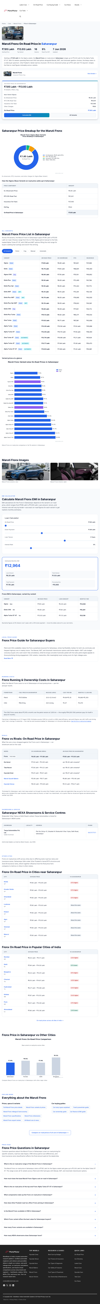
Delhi (5, 964)
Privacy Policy (13, 1299)
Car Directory (79, 1259)
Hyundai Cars (79, 1272)
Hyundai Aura (33, 1263)
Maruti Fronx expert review (12, 1120)
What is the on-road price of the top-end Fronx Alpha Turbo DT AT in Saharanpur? (33, 1187)
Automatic (43, 251)
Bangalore (7, 972)
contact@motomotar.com (10, 1281)
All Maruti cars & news (32, 1120)
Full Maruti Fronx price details (12, 1107)
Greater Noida (9, 889)
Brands (77, 5)
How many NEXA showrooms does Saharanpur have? (23, 1235)
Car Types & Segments (55, 1263)
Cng (25, 251)
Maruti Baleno (33, 1267)
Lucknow (7, 904)
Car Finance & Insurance (56, 1259)
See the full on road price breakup (81, 721)
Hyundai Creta (33, 1254)
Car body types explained (61, 1107)
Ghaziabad (7, 897)
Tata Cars (77, 1276)
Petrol (17, 251)
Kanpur (6, 912)
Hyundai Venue (9, 784)
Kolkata (6, 994)
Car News (67, 5)
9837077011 (92, 832)
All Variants (73, 115)
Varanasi (7, 927)
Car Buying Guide (52, 5)
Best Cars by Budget (54, 1254)
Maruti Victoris (33, 1276)
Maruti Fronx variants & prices (35, 1107)
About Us (5, 1299)
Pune (5, 1002)
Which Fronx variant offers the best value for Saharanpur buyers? (27, 1219)
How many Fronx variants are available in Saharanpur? (23, 1227)
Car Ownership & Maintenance (57, 1276)
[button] (20, 16)
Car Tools (23, 10)
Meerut (6, 934)
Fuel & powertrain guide (81, 1107)
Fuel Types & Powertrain (55, 1272)
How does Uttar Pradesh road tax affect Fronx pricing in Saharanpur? (29, 1203)
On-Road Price (79, 1254)
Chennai (7, 979)
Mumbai (6, 957)
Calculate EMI (26, 115)
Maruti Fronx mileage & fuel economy (15, 1111)
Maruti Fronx (17, 23)
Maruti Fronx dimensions (32, 1116)
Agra (5, 919)
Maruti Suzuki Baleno (11, 778)
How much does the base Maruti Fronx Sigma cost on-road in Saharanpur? (31, 1178)
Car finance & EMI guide (78, 1111)
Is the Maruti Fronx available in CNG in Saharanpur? (22, 1211)
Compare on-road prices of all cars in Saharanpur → (50, 1133)
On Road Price (38, 5)
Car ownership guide (59, 1111)
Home (4, 23)
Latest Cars (23, 5)
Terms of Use (22, 1299)
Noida (6, 882)
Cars (9, 23)
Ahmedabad (8, 1009)
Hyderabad (7, 987)
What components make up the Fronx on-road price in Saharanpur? (28, 1195)
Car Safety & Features (55, 1267)
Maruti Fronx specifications (12, 1116)
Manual (33, 251)
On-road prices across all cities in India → (50, 1020)
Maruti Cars (78, 1267)
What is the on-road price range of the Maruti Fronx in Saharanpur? (28, 1164)
